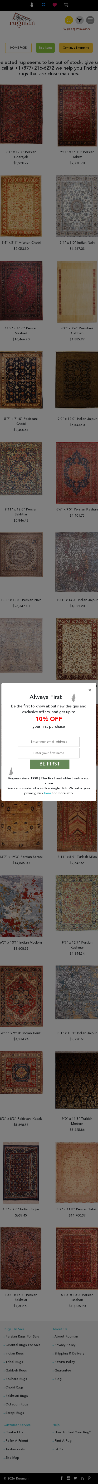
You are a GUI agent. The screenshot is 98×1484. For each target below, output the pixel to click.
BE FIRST (49, 764)
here (48, 793)
